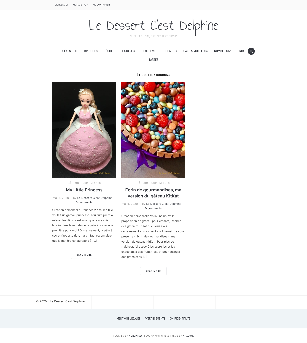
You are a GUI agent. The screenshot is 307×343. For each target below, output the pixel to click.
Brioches (91, 51)
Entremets (151, 51)
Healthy (171, 51)
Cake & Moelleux (195, 51)
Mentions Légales (128, 318)
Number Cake (223, 51)
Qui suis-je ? (80, 4)
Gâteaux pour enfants (84, 183)
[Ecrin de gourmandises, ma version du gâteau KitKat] (153, 130)
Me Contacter (101, 4)
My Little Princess (84, 189)
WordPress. (136, 335)
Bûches (109, 51)
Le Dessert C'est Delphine (153, 25)
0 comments (84, 202)
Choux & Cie (128, 51)
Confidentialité (179, 318)
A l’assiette (70, 51)
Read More (84, 254)
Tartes (153, 59)
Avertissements (155, 318)
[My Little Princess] (84, 130)
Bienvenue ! (61, 4)
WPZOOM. (188, 335)
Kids (242, 51)
